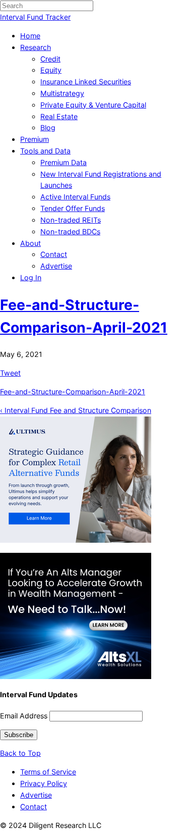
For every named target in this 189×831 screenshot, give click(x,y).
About (30, 243)
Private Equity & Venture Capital (93, 104)
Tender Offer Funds (72, 208)
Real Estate (59, 116)
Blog (47, 127)
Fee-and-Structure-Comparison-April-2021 (72, 391)
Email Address (23, 715)
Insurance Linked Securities (85, 81)
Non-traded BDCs (70, 231)
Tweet (10, 373)
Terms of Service (48, 771)
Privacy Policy (43, 783)
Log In (30, 277)
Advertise (56, 266)
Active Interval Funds (75, 196)
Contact (53, 254)
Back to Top (20, 753)
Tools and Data (45, 150)
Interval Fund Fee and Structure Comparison (75, 410)
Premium (34, 139)
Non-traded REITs (70, 220)
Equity (50, 70)
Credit (50, 59)
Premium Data (63, 162)
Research (35, 47)
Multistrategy (62, 93)
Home (30, 35)
